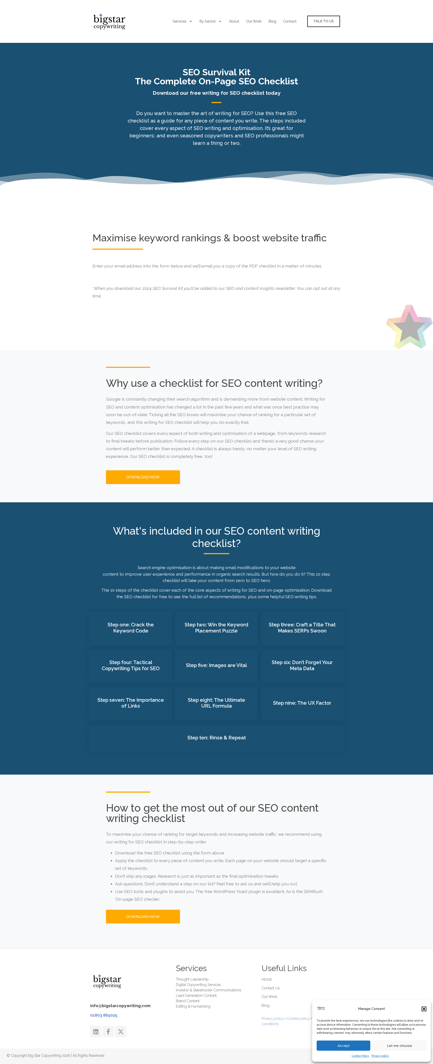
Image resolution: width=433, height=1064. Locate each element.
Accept (344, 1046)
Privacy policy (380, 1055)
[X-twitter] (120, 1031)
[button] (424, 1009)
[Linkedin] (95, 1031)
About (234, 21)
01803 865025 (103, 1015)
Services (180, 21)
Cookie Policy (360, 1055)
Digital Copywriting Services (198, 985)
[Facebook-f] (108, 1031)
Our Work (254, 21)
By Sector (207, 21)
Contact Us (271, 988)
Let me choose (399, 1046)
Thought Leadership (192, 979)
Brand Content (188, 1001)
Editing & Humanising (193, 1006)
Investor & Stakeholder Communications (208, 990)
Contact (290, 21)
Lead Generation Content (196, 995)
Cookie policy (298, 1018)
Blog (272, 21)
